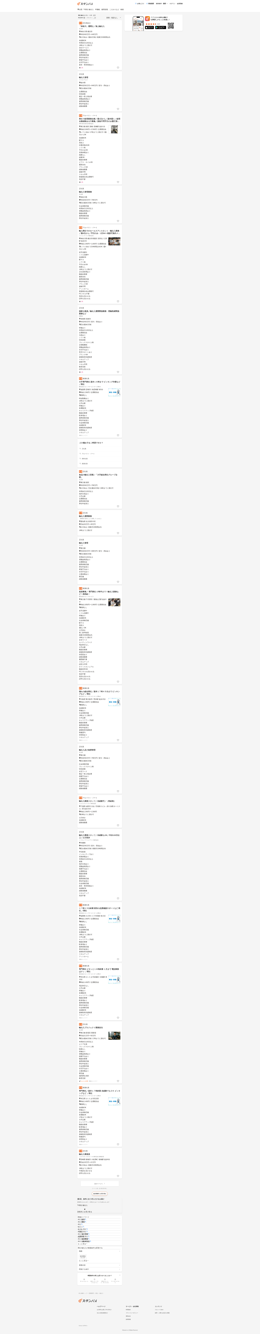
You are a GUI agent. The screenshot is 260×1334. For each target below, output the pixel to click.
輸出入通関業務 (85, 516)
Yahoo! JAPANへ (83, 1325)
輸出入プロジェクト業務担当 (91, 1028)
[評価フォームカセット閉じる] (119, 1275)
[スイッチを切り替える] (94, 18)
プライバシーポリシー (132, 1313)
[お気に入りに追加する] (118, 67)
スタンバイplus (159, 1309)
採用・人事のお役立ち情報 (162, 1313)
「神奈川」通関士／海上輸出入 (92, 26)
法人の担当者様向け (102, 1313)
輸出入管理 (83, 77)
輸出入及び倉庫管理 (87, 750)
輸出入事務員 (84, 1154)
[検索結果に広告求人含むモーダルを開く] (84, 18)
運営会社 (128, 1316)
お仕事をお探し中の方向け (104, 1309)
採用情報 (128, 1319)
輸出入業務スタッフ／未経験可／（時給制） (97, 801)
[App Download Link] (149, 28)
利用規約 (128, 1309)
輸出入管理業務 (85, 192)
